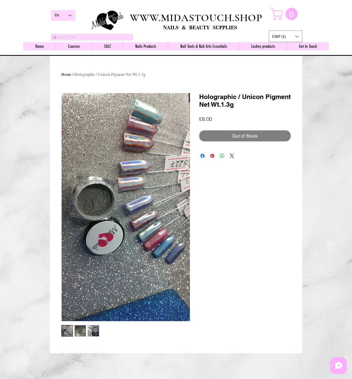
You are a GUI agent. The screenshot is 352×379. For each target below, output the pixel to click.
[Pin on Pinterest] (212, 156)
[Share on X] (232, 156)
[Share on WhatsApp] (222, 156)
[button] (285, 36)
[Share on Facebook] (202, 156)
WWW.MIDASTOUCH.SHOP (196, 18)
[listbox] (285, 36)
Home (66, 74)
